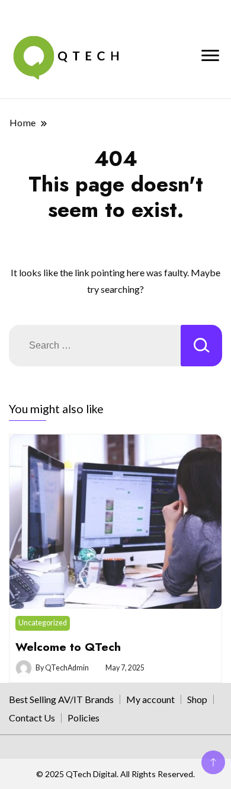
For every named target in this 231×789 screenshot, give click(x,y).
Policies (84, 717)
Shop (197, 699)
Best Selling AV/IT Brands (61, 699)
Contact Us (32, 717)
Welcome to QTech (68, 646)
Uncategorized (42, 622)
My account (150, 699)
